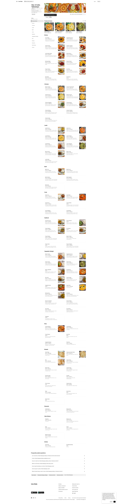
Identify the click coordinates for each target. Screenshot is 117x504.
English (74, 493)
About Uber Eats (75, 491)
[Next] (85, 21)
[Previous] (83, 21)
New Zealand (34, 474)
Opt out (111, 501)
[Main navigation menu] (17, 1)
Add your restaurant (62, 485)
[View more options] (84, 4)
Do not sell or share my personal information (79, 497)
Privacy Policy (61, 497)
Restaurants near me (75, 484)
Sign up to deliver (61, 487)
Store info (33, 14)
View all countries (75, 487)
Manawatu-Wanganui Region (43, 474)
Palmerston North (52, 474)
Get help (59, 484)
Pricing (69, 497)
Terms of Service (70, 499)
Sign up (99, 1)
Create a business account (63, 489)
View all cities (74, 485)
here (104, 499)
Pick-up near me (75, 489)
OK (114, 501)
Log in (95, 1)
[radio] (47, 17)
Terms (65, 497)
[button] (58, 455)
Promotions (60, 491)
